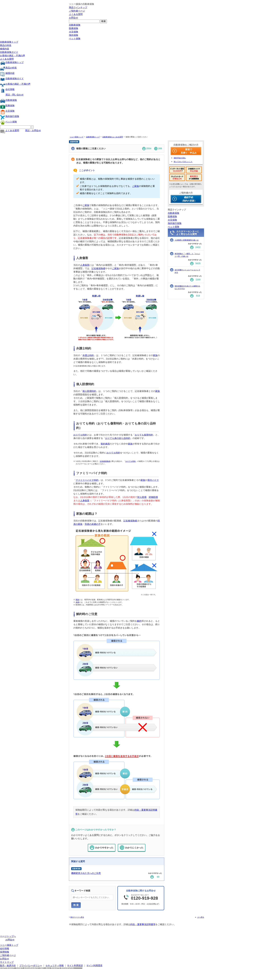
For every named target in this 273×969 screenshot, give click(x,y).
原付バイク (153, 480)
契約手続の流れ (180, 158)
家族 (155, 355)
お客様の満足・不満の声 (12, 55)
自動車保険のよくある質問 (112, 137)
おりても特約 (80, 435)
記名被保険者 (98, 268)
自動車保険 (74, 25)
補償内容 (4, 49)
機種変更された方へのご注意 (86, 873)
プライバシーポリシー (30, 965)
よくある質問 (76, 14)
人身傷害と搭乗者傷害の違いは (186, 240)
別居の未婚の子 (93, 524)
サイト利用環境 (94, 965)
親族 (77, 600)
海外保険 (73, 35)
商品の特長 (5, 45)
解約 (139, 621)
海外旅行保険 (12, 116)
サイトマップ (7, 962)
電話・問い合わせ (14, 95)
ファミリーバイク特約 (87, 480)
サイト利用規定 (75, 965)
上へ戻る (200, 917)
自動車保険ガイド (9, 52)
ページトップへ (8, 936)
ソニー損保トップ (76, 137)
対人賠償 (141, 497)
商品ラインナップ (78, 7)
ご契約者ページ (77, 11)
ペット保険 (74, 38)
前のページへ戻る (77, 917)
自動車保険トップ (9, 42)
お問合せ (73, 17)
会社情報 (10, 89)
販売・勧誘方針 (8, 965)
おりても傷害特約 (144, 435)
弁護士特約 (88, 355)
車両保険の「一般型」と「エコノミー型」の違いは (187, 255)
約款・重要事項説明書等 (142, 924)
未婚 (77, 602)
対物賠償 (153, 497)
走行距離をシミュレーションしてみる (187, 271)
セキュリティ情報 (55, 965)
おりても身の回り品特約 (117, 438)
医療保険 (73, 28)
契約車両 (105, 444)
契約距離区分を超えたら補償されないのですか (187, 287)
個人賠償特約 (89, 391)
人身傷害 (84, 265)
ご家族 (135, 186)
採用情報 (4, 952)
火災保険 (73, 32)
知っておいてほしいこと (183, 162)
